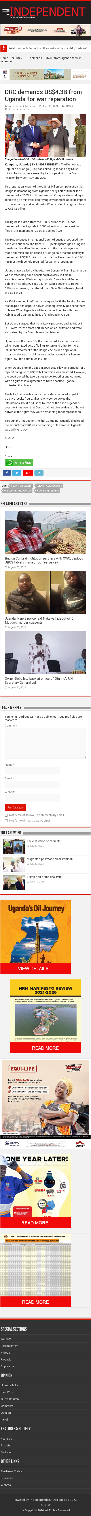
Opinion (6, 1412)
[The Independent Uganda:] (45, 11)
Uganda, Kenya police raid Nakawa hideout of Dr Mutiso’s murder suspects (40, 620)
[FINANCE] (35, 1270)
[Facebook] (45, 1505)
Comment (11, 725)
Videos (5, 1352)
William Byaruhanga (17, 490)
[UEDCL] (35, 1191)
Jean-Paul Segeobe (50, 485)
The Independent (40, 1499)
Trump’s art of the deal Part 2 (45, 876)
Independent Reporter (22, 106)
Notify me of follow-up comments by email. (36, 815)
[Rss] (41, 1505)
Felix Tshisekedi (21, 485)
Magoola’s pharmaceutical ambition (50, 859)
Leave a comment (19, 109)
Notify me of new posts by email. (30, 820)
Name (9, 764)
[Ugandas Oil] (35, 936)
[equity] (45, 1103)
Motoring (7, 1452)
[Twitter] (49, 1505)
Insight (5, 1419)
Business (7, 1478)
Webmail (6, 1485)
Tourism (6, 1339)
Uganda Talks (9, 1385)
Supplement (8, 1366)
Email (9, 778)
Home (4, 58)
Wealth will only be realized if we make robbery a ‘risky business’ (48, 48)
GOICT (74, 1499)
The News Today (11, 1471)
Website (10, 792)
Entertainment (9, 1345)
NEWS (16, 58)
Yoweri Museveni (48, 490)
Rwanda (6, 1359)
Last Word (7, 1392)
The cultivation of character (44, 841)
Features (6, 1438)
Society (5, 1445)
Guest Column (10, 1399)
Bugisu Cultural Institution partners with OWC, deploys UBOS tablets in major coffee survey (44, 560)
